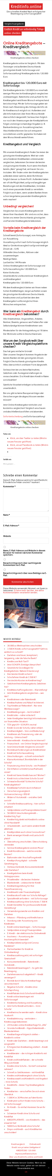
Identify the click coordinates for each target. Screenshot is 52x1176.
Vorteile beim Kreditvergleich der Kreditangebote (24, 229)
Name (6, 515)
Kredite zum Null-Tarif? (18, 661)
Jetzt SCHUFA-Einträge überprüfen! (24, 664)
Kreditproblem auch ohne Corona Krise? (26, 832)
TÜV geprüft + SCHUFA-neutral (21, 724)
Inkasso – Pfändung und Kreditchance (25, 917)
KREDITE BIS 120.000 (26, 1150)
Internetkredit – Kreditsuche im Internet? (26, 740)
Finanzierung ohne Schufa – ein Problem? (26, 765)
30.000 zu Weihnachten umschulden (24, 645)
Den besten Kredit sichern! (19, 674)
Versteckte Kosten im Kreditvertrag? (24, 680)
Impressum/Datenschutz (26, 1154)
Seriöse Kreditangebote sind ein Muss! (25, 848)
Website (7, 536)
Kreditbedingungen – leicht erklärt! (23, 712)
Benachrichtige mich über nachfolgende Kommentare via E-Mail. (22, 564)
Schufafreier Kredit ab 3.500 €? (21, 677)
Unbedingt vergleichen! (18, 206)
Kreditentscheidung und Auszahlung (24, 1003)
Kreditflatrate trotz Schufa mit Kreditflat (25, 993)
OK (26, 1172)
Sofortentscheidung (13, 416)
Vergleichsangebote (14, 24)
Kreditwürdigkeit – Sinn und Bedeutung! (26, 731)
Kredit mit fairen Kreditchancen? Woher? (26, 775)
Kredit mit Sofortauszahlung (20, 753)
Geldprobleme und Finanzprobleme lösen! (26, 810)
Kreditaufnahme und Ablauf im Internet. (25, 702)
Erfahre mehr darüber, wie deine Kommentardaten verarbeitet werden (23, 591)
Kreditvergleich (13, 314)
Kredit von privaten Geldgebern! (26, 1147)
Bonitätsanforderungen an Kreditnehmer (26, 750)
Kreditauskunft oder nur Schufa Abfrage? (26, 895)
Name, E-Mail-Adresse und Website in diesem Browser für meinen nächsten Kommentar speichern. (24, 553)
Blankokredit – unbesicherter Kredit (24, 883)
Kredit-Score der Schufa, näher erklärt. (25, 728)
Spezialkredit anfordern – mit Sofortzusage (27, 898)
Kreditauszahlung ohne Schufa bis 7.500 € (27, 902)
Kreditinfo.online (26, 6)
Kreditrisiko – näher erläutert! (21, 715)
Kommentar (9, 487)
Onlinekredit (35, 1144)
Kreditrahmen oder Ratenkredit (21, 699)
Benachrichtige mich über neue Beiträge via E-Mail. (25, 574)
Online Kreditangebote (22, 43)
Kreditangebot (30, 311)
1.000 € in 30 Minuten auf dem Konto (24, 1097)
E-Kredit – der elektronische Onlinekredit (26, 933)
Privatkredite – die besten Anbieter (23, 879)
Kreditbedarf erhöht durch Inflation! (24, 788)
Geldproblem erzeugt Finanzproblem (24, 930)
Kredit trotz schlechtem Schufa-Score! (25, 778)
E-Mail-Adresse (11, 526)
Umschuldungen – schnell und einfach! (25, 756)
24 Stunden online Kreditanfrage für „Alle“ (27, 1025)
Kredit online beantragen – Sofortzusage (26, 927)
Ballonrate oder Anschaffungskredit (24, 857)
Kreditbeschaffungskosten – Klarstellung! (27, 690)
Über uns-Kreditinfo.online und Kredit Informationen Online (26, 1158)
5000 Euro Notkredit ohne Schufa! (23, 1126)
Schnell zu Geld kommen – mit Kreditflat (25, 1072)
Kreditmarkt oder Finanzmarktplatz (23, 892)
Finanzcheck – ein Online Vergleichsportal (27, 743)
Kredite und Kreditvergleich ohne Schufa (26, 1075)
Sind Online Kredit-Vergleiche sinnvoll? (25, 747)
